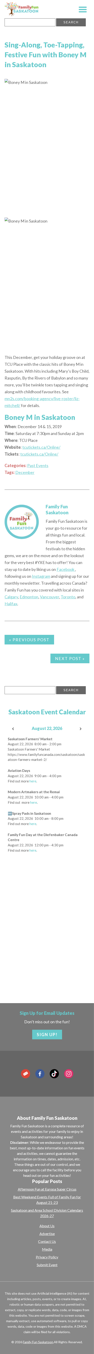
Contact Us (47, 1241)
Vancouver (49, 596)
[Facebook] (39, 1073)
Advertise (47, 1233)
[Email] (25, 1073)
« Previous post (29, 639)
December (24, 472)
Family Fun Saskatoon (38, 1342)
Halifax (11, 603)
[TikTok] (54, 1073)
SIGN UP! (47, 1034)
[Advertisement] (47, 936)
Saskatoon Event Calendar (47, 712)
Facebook (66, 569)
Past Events (37, 465)
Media (47, 1249)
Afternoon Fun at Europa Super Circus (47, 1189)
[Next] (81, 729)
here (32, 781)
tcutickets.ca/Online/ (41, 447)
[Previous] (13, 729)
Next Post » (70, 658)
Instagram (41, 576)
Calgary (11, 596)
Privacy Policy (47, 1257)
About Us (47, 1226)
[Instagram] (68, 1073)
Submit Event (47, 1265)
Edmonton (29, 596)
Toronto (68, 596)
